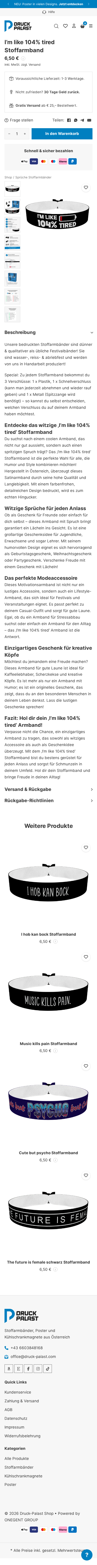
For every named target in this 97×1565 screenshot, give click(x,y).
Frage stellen (21, 120)
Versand (34, 64)
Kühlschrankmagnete (23, 1476)
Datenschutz (16, 1418)
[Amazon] (9, 1368)
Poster (10, 1484)
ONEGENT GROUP (21, 1520)
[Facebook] (68, 120)
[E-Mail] (89, 120)
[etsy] (18, 1368)
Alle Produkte (17, 1458)
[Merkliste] (65, 26)
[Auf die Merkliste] (86, 187)
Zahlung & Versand (22, 1401)
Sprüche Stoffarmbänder (33, 177)
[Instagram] (38, 1368)
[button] (8, 4)
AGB (8, 1409)
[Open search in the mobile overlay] (56, 26)
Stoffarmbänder (19, 1467)
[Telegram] (82, 120)
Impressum (14, 1427)
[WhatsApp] (75, 120)
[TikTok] (47, 1368)
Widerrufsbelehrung (22, 1436)
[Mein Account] (74, 26)
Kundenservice (18, 1392)
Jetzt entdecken (71, 4)
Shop (8, 177)
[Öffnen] (90, 26)
